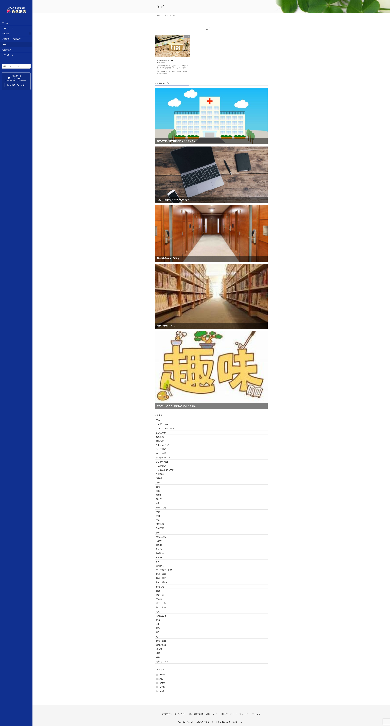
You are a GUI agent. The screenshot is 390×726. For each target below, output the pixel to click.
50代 (158, 420)
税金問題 (160, 595)
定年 (158, 503)
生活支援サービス (164, 570)
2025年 (161, 679)
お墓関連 (160, 437)
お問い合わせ (7, 55)
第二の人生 (161, 603)
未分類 (159, 541)
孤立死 (159, 499)
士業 (158, 487)
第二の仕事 (161, 607)
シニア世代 (161, 449)
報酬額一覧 (226, 714)
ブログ (5, 44)
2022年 (161, 691)
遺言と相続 (161, 645)
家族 (158, 512)
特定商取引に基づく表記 (173, 714)
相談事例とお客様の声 (11, 39)
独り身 (159, 557)
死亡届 (159, 549)
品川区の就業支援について (165, 60)
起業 (158, 636)
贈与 (158, 632)
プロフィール (7, 28)
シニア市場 (161, 453)
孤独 (158, 491)
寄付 (158, 516)
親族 (158, 628)
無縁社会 (160, 553)
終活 (158, 611)
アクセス (256, 714)
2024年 (161, 683)
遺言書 (159, 649)
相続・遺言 (161, 574)
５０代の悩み (162, 424)
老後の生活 (161, 616)
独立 (158, 562)
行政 (158, 624)
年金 (158, 520)
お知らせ (160, 441)
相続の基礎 (161, 578)
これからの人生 (163, 445)
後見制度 (160, 524)
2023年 (161, 687)
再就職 (159, 478)
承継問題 (160, 528)
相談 (158, 591)
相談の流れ (6, 50)
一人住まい (161, 466)
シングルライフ (163, 457)
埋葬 (158, 482)
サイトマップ (242, 714)
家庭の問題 (161, 507)
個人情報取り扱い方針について (203, 714)
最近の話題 (161, 537)
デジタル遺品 (162, 462)
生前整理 (160, 566)
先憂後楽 (160, 474)
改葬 (158, 532)
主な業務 (6, 34)
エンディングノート (165, 428)
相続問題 (160, 586)
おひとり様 (161, 432)
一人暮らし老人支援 (165, 470)
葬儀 (158, 620)
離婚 (158, 657)
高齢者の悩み (162, 661)
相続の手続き (162, 582)
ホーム (5, 23)
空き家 (159, 599)
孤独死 (159, 495)
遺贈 (158, 653)
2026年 (161, 675)
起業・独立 (161, 641)
